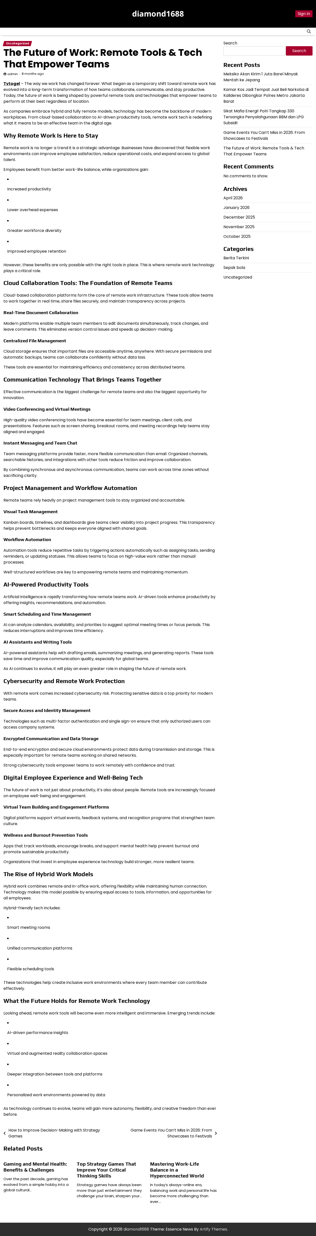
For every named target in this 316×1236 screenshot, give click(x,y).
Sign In (304, 14)
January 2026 (236, 207)
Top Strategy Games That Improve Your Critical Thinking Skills (106, 1169)
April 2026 (233, 198)
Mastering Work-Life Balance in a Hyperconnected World (177, 1169)
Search (230, 43)
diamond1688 (158, 13)
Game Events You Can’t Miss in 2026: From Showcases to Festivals (264, 135)
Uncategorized (17, 43)
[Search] (309, 31)
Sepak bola (234, 267)
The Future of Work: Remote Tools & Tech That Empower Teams (263, 151)
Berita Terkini (236, 258)
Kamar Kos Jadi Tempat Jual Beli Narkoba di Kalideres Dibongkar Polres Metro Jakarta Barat (266, 95)
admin (12, 74)
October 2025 (237, 236)
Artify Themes (213, 1229)
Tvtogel (11, 83)
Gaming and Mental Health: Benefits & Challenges (35, 1167)
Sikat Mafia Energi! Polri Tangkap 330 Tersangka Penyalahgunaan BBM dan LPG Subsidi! (263, 117)
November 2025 (239, 227)
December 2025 (239, 217)
